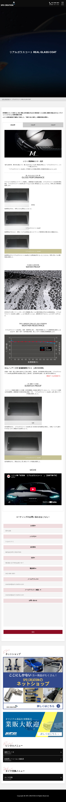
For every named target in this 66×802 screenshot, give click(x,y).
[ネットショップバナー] (33, 683)
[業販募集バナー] (33, 724)
